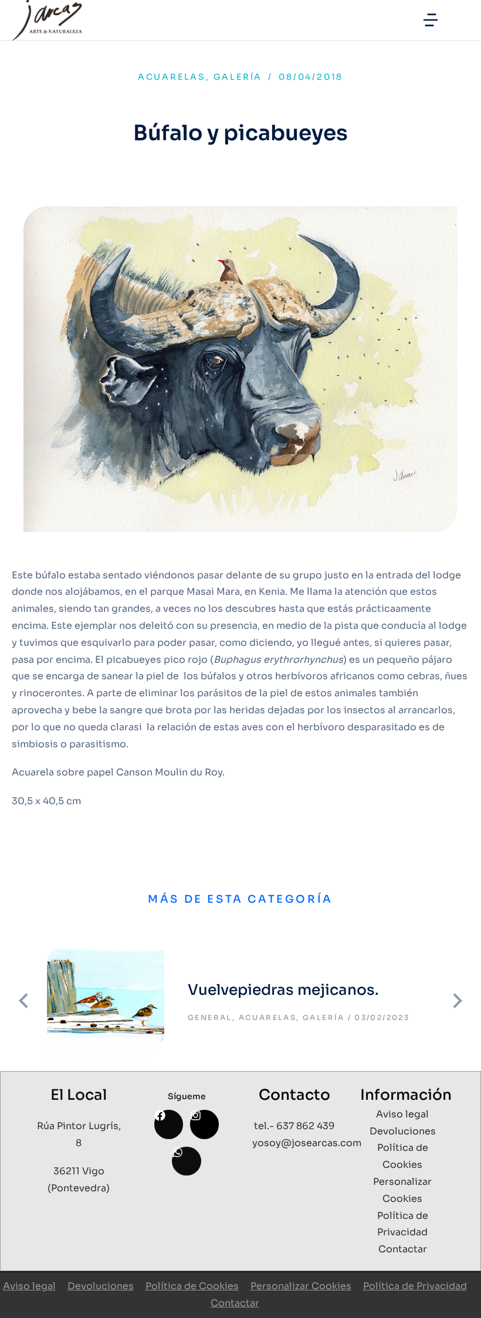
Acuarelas (172, 77)
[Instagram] (204, 1124)
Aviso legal (29, 1286)
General (210, 1017)
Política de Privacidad (415, 1286)
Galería (238, 77)
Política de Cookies (192, 1286)
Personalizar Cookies (300, 1286)
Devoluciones (100, 1286)
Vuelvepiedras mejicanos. (283, 990)
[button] (430, 20)
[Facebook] (168, 1124)
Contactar (235, 1303)
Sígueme (187, 1096)
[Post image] (105, 1000)
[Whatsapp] (186, 1161)
